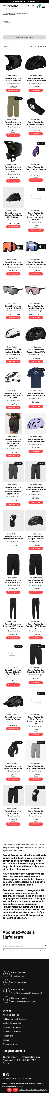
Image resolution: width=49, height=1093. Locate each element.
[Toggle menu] (43, 6)
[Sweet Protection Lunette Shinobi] (13, 290)
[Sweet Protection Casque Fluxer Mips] (35, 423)
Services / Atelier (10, 1044)
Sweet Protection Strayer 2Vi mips (13, 79)
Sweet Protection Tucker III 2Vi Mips (13, 350)
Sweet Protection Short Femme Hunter (36, 767)
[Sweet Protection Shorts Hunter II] (13, 106)
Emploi (6, 1040)
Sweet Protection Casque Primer (13, 718)
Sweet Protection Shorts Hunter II (13, 123)
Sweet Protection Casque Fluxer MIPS (35, 350)
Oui (9, 1090)
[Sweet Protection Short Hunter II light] (35, 654)
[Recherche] (33, 6)
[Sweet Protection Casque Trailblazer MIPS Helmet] (13, 197)
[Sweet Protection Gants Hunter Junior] (13, 750)
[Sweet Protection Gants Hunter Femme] (35, 151)
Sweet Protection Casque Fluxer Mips (36, 440)
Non (15, 1090)
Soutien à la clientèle (12, 1031)
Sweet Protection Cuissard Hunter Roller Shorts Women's (13, 442)
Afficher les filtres (24, 37)
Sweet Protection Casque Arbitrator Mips (13, 169)
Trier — (31, 46)
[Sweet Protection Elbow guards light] (35, 106)
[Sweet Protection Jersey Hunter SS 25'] (35, 377)
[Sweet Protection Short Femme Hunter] (35, 750)
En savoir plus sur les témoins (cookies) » (33, 1090)
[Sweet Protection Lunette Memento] (35, 290)
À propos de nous (11, 1015)
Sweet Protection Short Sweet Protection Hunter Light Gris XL (35, 216)
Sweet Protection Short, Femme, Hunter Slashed (35, 489)
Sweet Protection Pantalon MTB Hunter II (36, 626)
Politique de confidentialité (15, 1019)
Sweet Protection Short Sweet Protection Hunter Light (35, 720)
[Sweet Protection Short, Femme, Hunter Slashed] (35, 471)
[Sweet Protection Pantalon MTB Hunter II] (35, 608)
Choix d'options (13, 90)
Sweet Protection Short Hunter (13, 812)
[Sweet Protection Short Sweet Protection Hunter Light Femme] (13, 471)
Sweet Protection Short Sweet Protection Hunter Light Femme (13, 490)
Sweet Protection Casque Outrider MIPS (35, 79)
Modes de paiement (12, 1023)
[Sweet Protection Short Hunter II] (35, 564)
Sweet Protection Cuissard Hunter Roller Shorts (13, 672)
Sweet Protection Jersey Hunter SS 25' (36, 394)
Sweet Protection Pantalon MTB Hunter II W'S (13, 626)
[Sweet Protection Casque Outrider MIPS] (35, 62)
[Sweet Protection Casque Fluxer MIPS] (35, 333)
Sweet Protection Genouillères (36, 812)
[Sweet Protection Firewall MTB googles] (35, 246)
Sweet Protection (13, 76)
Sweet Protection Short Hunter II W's (13, 581)
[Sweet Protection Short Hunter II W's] (13, 564)
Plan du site (8, 1035)
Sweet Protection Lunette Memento (35, 307)
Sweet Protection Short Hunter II (36, 581)
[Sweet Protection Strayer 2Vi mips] (13, 62)
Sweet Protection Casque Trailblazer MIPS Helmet (13, 215)
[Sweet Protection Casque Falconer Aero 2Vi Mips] (13, 377)
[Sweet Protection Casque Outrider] (35, 520)
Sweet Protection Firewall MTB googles (36, 263)
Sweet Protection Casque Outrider (36, 537)
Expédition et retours (12, 1027)
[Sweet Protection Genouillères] (35, 795)
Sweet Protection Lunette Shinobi (13, 307)
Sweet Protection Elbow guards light (35, 123)
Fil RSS (28, 1078)
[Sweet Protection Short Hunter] (13, 795)
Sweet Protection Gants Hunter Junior (13, 767)
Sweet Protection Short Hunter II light (36, 671)
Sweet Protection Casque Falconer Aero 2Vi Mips (13, 395)
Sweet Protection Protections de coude (13, 537)
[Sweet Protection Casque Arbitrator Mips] (13, 151)
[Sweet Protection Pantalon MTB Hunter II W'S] (13, 608)
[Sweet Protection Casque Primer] (13, 701)
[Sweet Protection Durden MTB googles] (13, 246)
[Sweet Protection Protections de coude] (13, 520)
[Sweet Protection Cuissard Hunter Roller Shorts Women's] (13, 423)
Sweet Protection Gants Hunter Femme (36, 168)
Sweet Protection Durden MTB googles (13, 263)
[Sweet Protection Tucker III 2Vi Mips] (13, 333)
